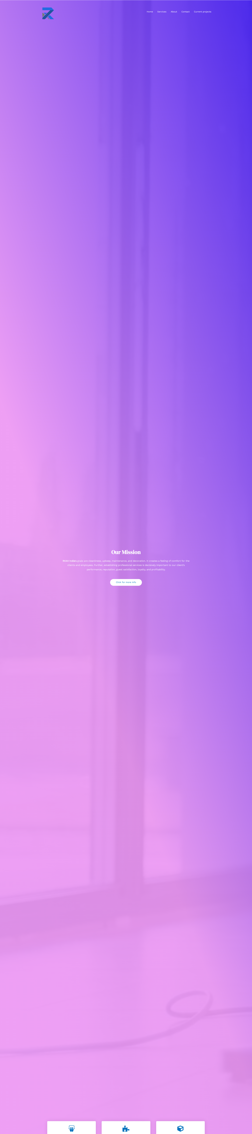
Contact (185, 11)
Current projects (202, 11)
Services (161, 11)
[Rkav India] (47, 11)
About (174, 11)
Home (150, 11)
